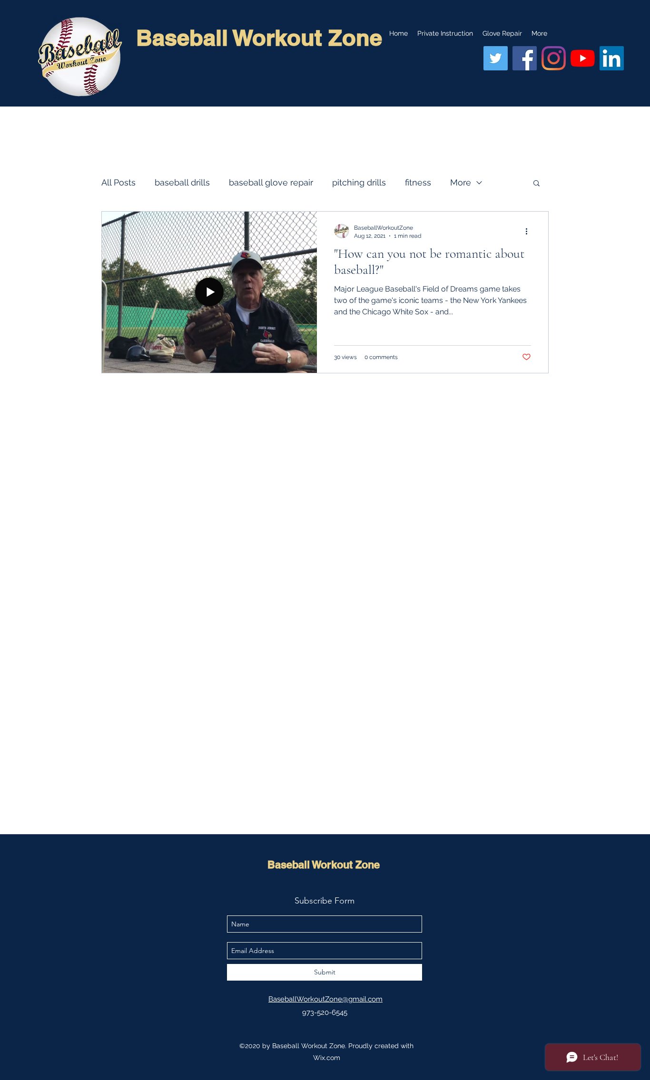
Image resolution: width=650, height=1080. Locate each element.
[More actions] (529, 231)
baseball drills (182, 182)
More (460, 182)
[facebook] (524, 58)
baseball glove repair (271, 182)
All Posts (118, 182)
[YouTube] (583, 58)
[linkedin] (612, 58)
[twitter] (495, 58)
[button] (536, 184)
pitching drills (359, 182)
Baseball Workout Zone (323, 864)
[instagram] (554, 58)
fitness (418, 182)
